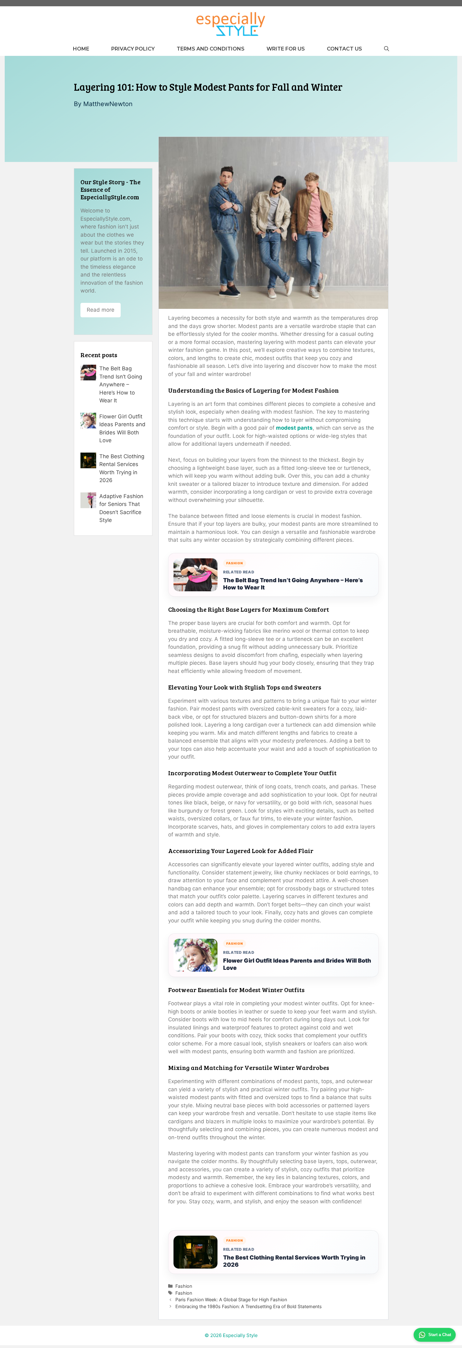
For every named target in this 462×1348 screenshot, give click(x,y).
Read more (100, 310)
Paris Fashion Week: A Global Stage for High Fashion (231, 1299)
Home (81, 49)
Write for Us (286, 49)
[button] (386, 49)
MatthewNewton (108, 104)
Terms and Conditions (211, 49)
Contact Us (344, 49)
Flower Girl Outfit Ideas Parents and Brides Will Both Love (297, 964)
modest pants (294, 428)
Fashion (183, 1286)
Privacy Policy (133, 49)
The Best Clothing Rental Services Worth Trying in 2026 (294, 1261)
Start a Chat (439, 1334)
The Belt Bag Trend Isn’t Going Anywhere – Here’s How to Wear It (293, 584)
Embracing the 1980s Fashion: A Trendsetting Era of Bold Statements (248, 1306)
